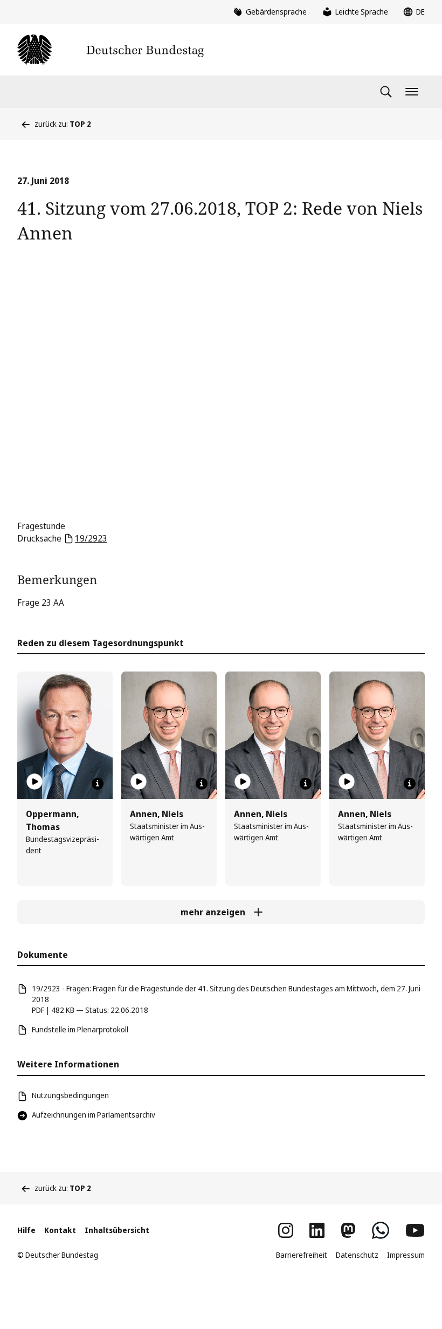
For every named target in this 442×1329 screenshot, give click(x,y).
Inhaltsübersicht (117, 1230)
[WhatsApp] (380, 1230)
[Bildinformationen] (97, 783)
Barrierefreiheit (301, 1255)
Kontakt (60, 1230)
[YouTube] (415, 1230)
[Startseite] (110, 50)
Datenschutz (357, 1255)
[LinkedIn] (316, 1230)
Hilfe (26, 1230)
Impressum (406, 1255)
